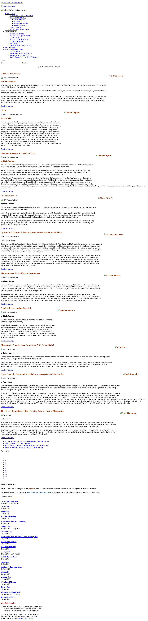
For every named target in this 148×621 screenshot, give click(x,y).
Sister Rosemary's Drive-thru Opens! (18, 443)
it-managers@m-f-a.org (25, 618)
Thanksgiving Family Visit (10, 592)
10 (6, 472)
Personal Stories (19, 20)
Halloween (5, 562)
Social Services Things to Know (21, 45)
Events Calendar (15, 27)
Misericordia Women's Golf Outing (13, 522)
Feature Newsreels (20, 25)
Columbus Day (6, 532)
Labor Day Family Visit (9, 501)
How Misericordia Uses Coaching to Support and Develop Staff (27, 445)
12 (6, 476)
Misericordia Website (17, 34)
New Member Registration (14, 49)
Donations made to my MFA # (20, 55)
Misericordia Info (11, 31)
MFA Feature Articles (17, 18)
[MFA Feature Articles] (25, 18)
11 (6, 474)
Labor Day (5, 506)
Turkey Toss (5, 587)
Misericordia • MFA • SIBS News (21, 16)
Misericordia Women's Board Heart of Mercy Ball (19, 537)
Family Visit (5, 527)
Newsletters (14, 43)
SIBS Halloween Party (9, 557)
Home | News (10, 14)
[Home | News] (15, 14)
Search (3, 61)
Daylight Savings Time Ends (11, 567)
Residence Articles (20, 21)
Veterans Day (6, 577)
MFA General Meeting (9, 542)
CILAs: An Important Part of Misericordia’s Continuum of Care (27, 441)
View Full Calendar (8, 603)
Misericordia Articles (21, 23)
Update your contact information (21, 53)
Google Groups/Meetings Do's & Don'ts (23, 57)
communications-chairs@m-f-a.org (39, 492)
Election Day (5, 572)
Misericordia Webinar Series (19, 39)
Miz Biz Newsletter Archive (19, 29)
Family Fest (5, 511)
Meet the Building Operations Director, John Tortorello (24, 447)
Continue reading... (7, 106)
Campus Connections (17, 41)
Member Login (10, 47)
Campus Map (14, 37)
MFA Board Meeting (8, 516)
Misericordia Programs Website (20, 36)
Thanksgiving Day (7, 597)
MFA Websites (15, 51)
